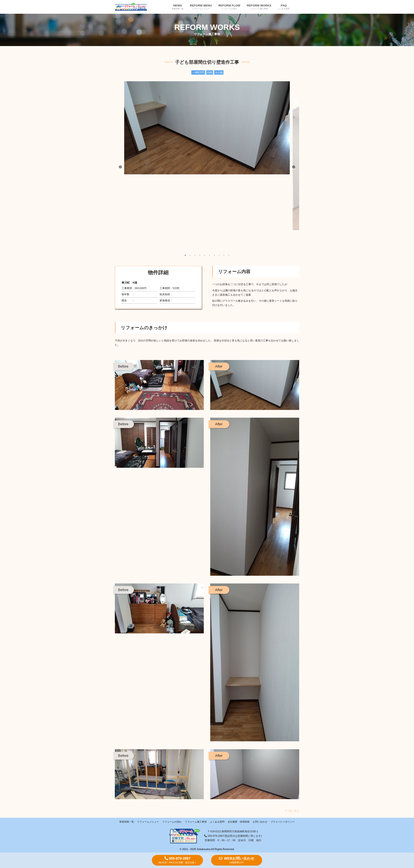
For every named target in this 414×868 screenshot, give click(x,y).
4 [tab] (199, 255)
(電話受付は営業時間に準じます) (235, 836)
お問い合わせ (260, 821)
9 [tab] (224, 255)
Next (279, 167)
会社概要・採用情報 (239, 821)
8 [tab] (219, 255)
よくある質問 (217, 821)
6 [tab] (209, 255)
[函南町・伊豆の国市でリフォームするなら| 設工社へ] (131, 7)
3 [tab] (194, 255)
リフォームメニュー (148, 821)
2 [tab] (190, 255)
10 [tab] (228, 255)
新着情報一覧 (126, 821)
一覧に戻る (292, 810)
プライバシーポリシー (283, 821)
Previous (134, 167)
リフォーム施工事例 (196, 821)
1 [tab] (185, 255)
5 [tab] (204, 255)
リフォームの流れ (172, 821)
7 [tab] (214, 255)
